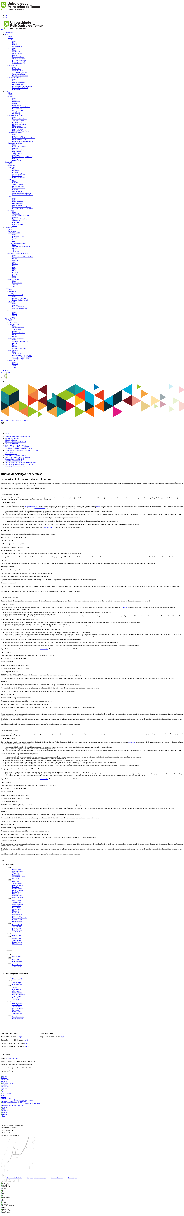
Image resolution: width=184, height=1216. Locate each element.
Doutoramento (16, 105)
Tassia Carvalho (17, 902)
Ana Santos (15, 878)
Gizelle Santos (16, 916)
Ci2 (13, 250)
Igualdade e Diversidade (19, 219)
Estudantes (11, 167)
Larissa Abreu (16, 928)
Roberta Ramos (17, 930)
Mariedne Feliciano (18, 871)
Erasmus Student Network (20, 300)
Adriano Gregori (17, 909)
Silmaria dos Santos (18, 1017)
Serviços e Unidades (14, 77)
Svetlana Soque (17, 919)
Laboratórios (16, 89)
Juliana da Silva (17, 1005)
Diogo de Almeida (17, 1018)
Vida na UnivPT (10, 319)
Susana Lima (16, 1010)
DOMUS (15, 264)
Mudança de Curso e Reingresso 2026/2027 (18, 457)
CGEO (14, 248)
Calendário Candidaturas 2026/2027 (15, 442)
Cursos (10, 96)
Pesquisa (6, 370)
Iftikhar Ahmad (16, 935)
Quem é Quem (72, 1178)
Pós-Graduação (17, 108)
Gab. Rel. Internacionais (19, 308)
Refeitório (15, 343)
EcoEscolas (15, 222)
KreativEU (11, 293)
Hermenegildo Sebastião (19, 918)
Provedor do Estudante (19, 60)
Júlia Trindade (16, 982)
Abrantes (15, 365)
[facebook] (2, 1181)
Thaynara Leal (16, 940)
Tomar (14, 367)
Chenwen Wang (17, 944)
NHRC (14, 274)
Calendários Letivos (11, 440)
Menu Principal (5, 372)
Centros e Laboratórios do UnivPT (18, 253)
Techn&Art (15, 252)
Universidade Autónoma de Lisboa (22, 141)
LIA (13, 241)
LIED (14, 269)
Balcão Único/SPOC (18, 160)
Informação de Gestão (19, 62)
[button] (1, 1214)
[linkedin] (13, 1181)
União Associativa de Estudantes (22, 355)
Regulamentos (16, 151)
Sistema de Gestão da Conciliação (22, 195)
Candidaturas (9, 32)
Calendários (15, 148)
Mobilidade (11, 302)
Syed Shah (15, 959)
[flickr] (17, 1181)
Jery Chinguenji (17, 926)
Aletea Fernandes (17, 1008)
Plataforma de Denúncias (14, 1178)
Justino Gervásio (17, 883)
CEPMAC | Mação (18, 129)
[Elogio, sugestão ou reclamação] (6, 1098)
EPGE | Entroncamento (19, 127)
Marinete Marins (17, 993)
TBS (13, 286)
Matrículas (15, 155)
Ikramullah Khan (17, 961)
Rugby (14, 334)
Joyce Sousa (16, 932)
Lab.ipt (14, 238)
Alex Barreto (16, 991)
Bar (13, 345)
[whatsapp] (20, 1181)
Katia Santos (16, 875)
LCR (13, 267)
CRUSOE (15, 315)
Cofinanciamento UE (18, 63)
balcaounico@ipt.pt (12, 1058)
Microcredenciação (18, 110)
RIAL (14, 317)
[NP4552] (4, 1107)
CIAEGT (15, 260)
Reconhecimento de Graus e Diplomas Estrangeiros (20, 462)
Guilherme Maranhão (18, 876)
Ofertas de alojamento (18, 348)
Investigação (8, 227)
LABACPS (15, 265)
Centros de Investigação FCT (17, 243)
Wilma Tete (15, 873)
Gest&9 (14, 277)
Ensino (7, 91)
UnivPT (7, 34)
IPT (2, 29)
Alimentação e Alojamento (16, 338)
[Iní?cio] (21, 10)
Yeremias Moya (17, 1013)
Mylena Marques (17, 914)
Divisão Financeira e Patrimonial (22, 86)
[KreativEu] (5, 1110)
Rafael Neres (16, 907)
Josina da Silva (16, 906)
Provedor (15, 172)
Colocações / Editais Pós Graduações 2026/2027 (19, 448)
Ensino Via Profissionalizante (13, 461)
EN (6, 17)
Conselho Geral (17, 53)
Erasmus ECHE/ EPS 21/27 (20, 307)
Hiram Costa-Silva (17, 979)
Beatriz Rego (16, 998)
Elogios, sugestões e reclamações (15, 466)
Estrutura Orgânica (57, 1178)
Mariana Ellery (16, 911)
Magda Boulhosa (17, 897)
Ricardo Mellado (17, 925)
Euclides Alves (16, 869)
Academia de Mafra (18, 120)
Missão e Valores (17, 46)
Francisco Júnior (17, 984)
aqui (20, 1037)
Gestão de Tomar (17, 70)
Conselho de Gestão (18, 57)
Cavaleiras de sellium (18, 333)
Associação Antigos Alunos (20, 358)
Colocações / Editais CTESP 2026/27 (16, 445)
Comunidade (8, 162)
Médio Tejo (11, 360)
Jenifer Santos (16, 996)
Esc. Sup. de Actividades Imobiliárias (23, 138)
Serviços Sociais (17, 153)
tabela (98, 506)
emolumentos (48, 527)
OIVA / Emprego (17, 224)
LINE (14, 271)
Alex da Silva (16, 999)
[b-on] (3, 1116)
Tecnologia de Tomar (18, 74)
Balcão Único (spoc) (18, 177)
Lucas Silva (15, 887)
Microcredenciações (11, 454)
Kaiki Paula (15, 913)
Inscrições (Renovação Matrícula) (22, 157)
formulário (124, 607)
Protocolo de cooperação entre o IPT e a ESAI (19, 464)
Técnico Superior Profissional (21, 107)
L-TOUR (15, 272)
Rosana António (17, 942)
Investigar (15, 189)
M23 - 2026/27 (9, 452)
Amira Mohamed (17, 904)
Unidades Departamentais (20, 76)
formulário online (39, 508)
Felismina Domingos (18, 994)
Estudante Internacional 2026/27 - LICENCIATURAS (21, 450)
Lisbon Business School (19, 139)
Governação (12, 48)
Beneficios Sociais (17, 203)
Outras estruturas (13, 279)
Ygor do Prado (16, 1006)
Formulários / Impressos (12, 438)
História (10, 39)
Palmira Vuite (16, 892)
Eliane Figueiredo (17, 885)
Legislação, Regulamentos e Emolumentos (17, 436)
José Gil (14, 987)
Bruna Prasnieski (17, 921)
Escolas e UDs (12, 65)
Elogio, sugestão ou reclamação (36, 1178)
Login (6, 15)
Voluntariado (16, 220)
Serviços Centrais (17, 184)
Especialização (16, 114)
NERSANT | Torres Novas (20, 131)
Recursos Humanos (18, 84)
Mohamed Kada (17, 895)
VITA (14, 276)
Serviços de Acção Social (20, 88)
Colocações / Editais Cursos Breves (15, 455)
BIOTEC (15, 258)
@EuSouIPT (12, 210)
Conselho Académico (18, 58)
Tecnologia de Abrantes (19, 72)
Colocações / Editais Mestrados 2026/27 (17, 447)
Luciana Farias (16, 1012)
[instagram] (6, 1181)
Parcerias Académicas (15, 133)
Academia (15, 284)
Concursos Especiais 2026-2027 (14, 459)
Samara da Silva (17, 888)
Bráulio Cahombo (17, 890)
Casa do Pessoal (17, 191)
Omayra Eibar (16, 938)
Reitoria (14, 55)
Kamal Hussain (17, 965)
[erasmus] (4, 1112)
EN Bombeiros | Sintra (19, 124)
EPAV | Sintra (16, 126)
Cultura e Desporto (14, 324)
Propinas (15, 158)
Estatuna (14, 331)
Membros (7, 433)
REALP (10, 310)
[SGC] (3, 1109)
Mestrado (15, 103)
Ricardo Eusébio (17, 1003)
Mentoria (15, 217)
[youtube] (9, 1181)
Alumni (14, 226)
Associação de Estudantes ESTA (22, 357)
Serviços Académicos (18, 82)
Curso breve (16, 112)
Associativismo (13, 350)
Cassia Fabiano (16, 900)
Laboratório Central (14, 233)
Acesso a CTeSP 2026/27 (12, 443)
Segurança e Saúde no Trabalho (21, 193)
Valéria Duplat (16, 966)
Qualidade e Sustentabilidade (21, 215)
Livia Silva (15, 881)
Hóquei (14, 336)
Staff (9, 196)
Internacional (8, 288)
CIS (13, 262)
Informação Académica (15, 143)
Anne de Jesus (16, 956)
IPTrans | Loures (17, 122)
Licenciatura (16, 101)
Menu (10, 36)
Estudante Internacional (15, 295)
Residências (15, 346)
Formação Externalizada (15, 115)
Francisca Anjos (17, 989)
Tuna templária (16, 329)
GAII (14, 239)
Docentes (11, 179)
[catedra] (4, 1114)
